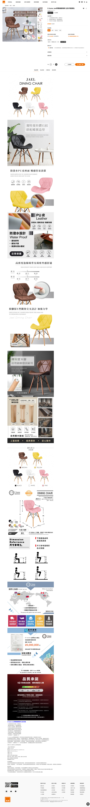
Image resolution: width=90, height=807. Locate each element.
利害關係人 (54, 794)
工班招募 (63, 792)
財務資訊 (53, 788)
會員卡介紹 (73, 788)
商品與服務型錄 (44, 790)
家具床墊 (6, 5)
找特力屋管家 (27, 2)
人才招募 (42, 794)
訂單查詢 (72, 785)
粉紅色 (56, 30)
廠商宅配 (51, 47)
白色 (52, 30)
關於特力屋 (53, 2)
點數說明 (72, 790)
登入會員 (51, 36)
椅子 (11, 5)
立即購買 (69, 64)
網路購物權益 (82, 788)
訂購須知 (48, 70)
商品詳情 (36, 70)
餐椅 (14, 5)
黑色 (49, 30)
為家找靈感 (45, 2)
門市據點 (42, 788)
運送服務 (54, 70)
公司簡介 (53, 785)
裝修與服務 (36, 2)
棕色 (60, 30)
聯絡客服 (72, 794)
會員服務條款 (82, 790)
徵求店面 (63, 785)
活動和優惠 (18, 2)
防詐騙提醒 (82, 785)
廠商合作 (63, 790)
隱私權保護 (82, 792)
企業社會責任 (54, 792)
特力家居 (42, 792)
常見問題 (72, 792)
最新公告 (42, 785)
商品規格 (42, 70)
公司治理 (53, 790)
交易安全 (81, 794)
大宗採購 (63, 788)
